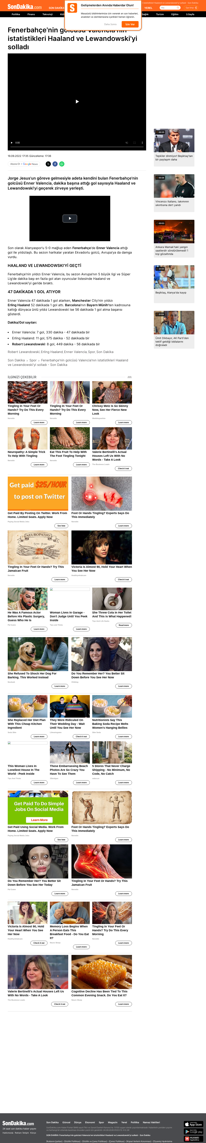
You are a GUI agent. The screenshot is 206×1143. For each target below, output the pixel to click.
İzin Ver (130, 24)
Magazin (112, 1122)
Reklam (18, 1133)
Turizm (160, 14)
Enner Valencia (107, 248)
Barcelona (72, 305)
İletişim (26, 1133)
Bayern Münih (97, 305)
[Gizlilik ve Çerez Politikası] (94, 1141)
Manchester (81, 300)
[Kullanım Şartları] (54, 1141)
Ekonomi (90, 1122)
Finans (31, 14)
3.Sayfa (190, 14)
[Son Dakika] (25, 6)
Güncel (66, 1122)
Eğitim (174, 14)
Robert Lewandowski (28, 344)
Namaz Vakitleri (151, 1122)
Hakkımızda (8, 1133)
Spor (101, 1122)
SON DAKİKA (57, 7)
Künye (33, 1133)
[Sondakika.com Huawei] (193, 1139)
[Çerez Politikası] (116, 1141)
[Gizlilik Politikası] (72, 1141)
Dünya (77, 1122)
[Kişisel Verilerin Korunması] (138, 1141)
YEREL (148, 7)
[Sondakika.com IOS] (193, 1124)
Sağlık (145, 14)
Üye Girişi (190, 8)
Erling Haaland (19, 305)
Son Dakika (52, 1122)
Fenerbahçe (81, 248)
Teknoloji (47, 14)
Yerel (124, 1122)
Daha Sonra (110, 24)
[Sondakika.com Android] (193, 1131)
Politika (16, 14)
